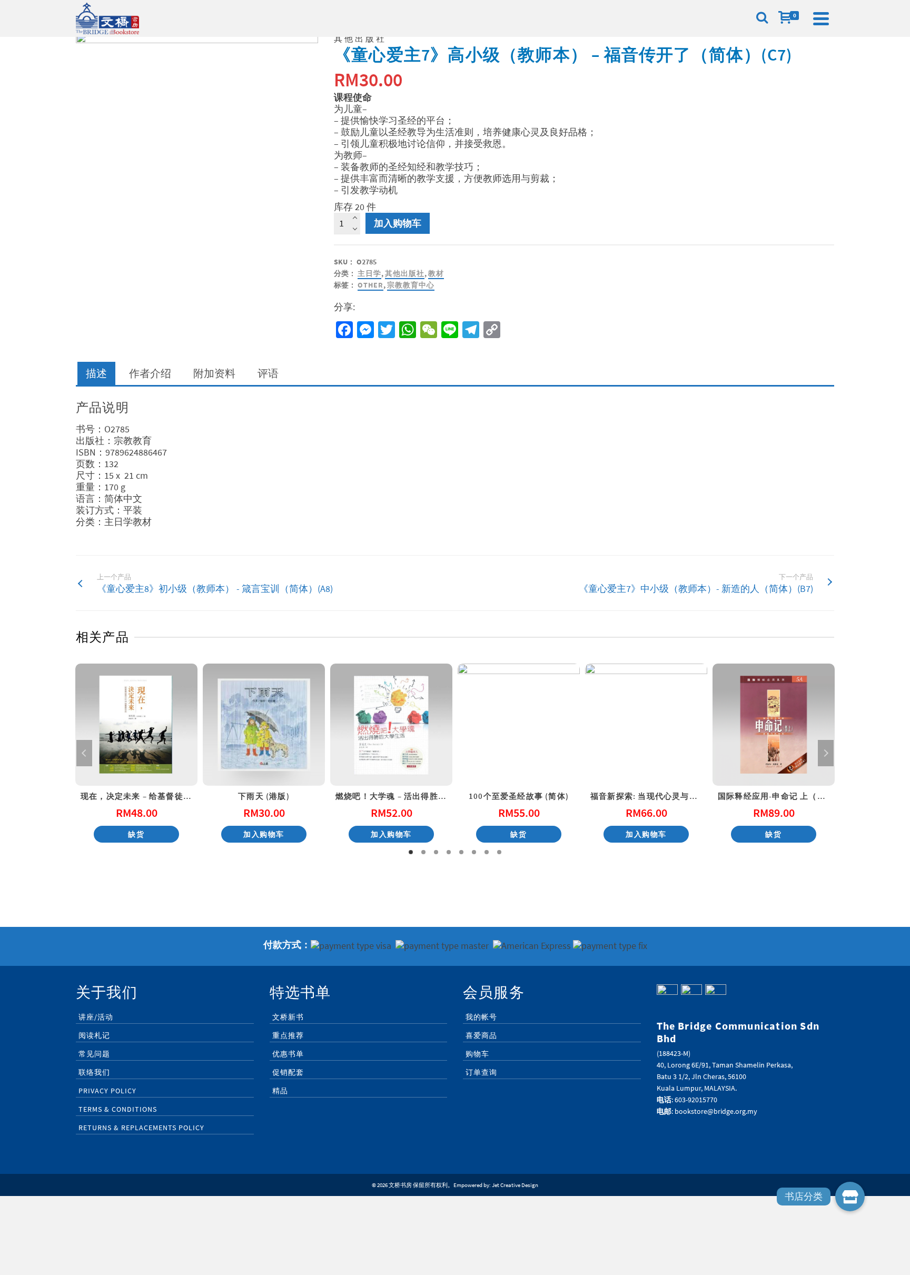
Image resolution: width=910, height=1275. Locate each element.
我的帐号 (481, 1017)
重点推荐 (288, 1035)
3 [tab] (436, 852)
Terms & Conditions (117, 1109)
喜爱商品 (481, 1035)
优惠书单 (288, 1054)
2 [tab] (423, 852)
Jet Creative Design (515, 1185)
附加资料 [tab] (214, 373)
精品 (280, 1090)
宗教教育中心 (410, 285)
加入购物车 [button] (263, 834)
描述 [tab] (96, 373)
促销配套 (288, 1072)
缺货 (136, 834)
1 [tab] (410, 852)
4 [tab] (448, 852)
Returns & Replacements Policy (141, 1127)
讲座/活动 (95, 1017)
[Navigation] (821, 18)
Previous (84, 753)
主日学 (369, 273)
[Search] (762, 18)
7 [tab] (486, 852)
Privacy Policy (107, 1090)
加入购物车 (397, 223)
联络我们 (94, 1072)
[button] (850, 1196)
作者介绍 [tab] (150, 373)
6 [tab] (474, 852)
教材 (436, 273)
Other (370, 285)
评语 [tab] (268, 373)
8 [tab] (499, 852)
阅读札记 (94, 1035)
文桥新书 (288, 1017)
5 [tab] (461, 852)
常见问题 (94, 1054)
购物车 (477, 1054)
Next (826, 753)
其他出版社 (404, 273)
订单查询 (481, 1072)
